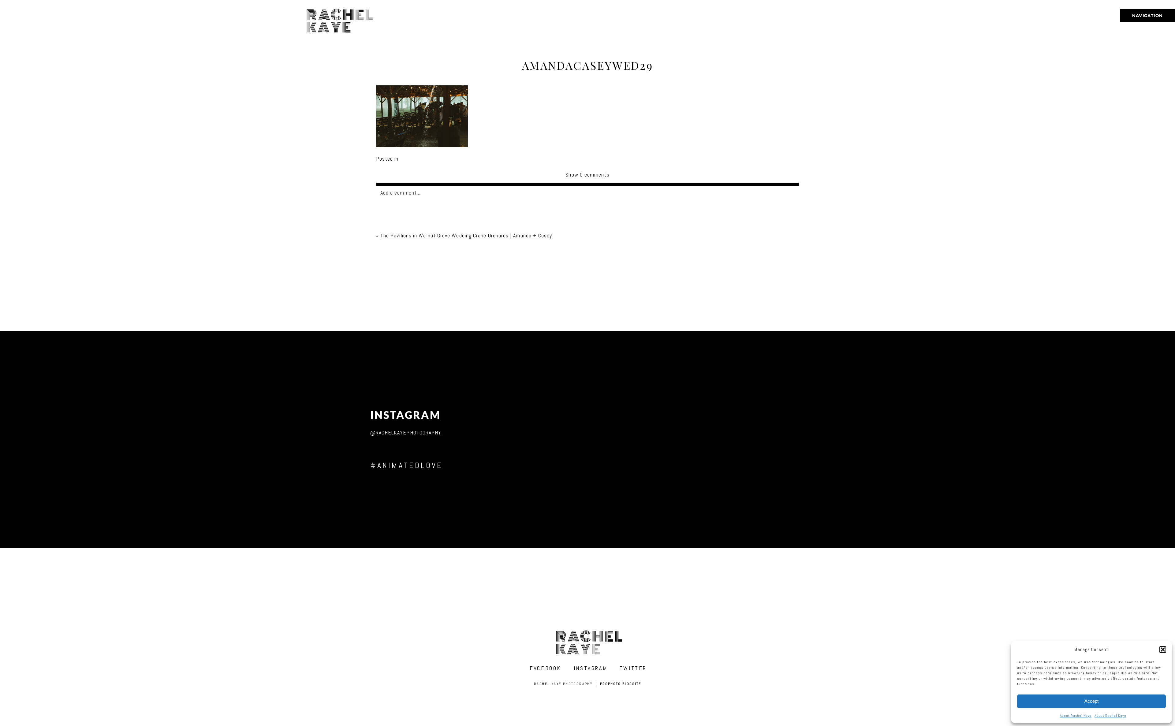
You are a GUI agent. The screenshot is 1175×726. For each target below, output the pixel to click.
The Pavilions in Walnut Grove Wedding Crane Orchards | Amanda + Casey (466, 235)
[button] (1163, 649)
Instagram (405, 415)
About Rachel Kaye (1075, 715)
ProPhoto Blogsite (620, 683)
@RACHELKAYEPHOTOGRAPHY (406, 432)
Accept (1091, 701)
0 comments (587, 174)
